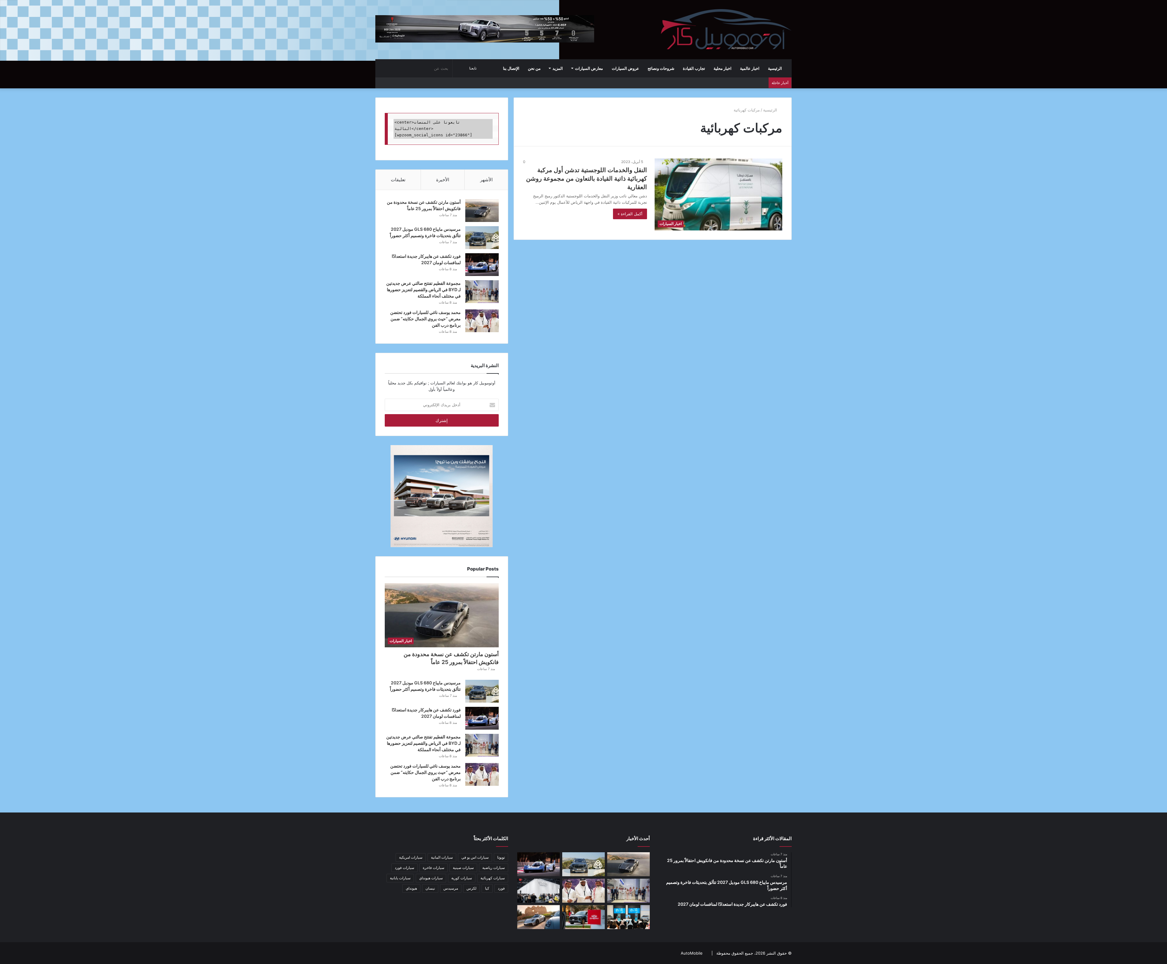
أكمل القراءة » (630, 213)
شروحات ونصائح (661, 68)
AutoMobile (692, 953)
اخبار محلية (723, 68)
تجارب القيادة (694, 68)
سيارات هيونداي (431, 878)
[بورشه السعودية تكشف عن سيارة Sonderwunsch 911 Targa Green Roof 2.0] (538, 917)
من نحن (534, 68)
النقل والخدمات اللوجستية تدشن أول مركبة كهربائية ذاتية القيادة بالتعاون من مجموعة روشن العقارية (586, 178)
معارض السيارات (589, 68)
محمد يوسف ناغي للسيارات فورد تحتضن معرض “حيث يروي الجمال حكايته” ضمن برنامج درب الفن (425, 319)
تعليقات (398, 179)
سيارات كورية (461, 878)
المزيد (558, 68)
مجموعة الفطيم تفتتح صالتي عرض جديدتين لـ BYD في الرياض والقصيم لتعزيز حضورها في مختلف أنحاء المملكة (423, 289)
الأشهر (486, 179)
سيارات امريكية (410, 857)
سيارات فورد (404, 867)
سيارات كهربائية (492, 878)
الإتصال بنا (511, 68)
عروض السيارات (625, 68)
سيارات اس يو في (475, 857)
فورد (501, 888)
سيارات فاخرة (433, 867)
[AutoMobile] (725, 29)
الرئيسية (775, 68)
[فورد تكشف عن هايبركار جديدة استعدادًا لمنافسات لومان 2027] (482, 264)
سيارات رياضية (493, 867)
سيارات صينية (463, 867)
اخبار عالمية (749, 68)
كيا (487, 888)
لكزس (471, 888)
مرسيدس (450, 888)
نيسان (430, 888)
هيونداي (411, 888)
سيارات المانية (442, 857)
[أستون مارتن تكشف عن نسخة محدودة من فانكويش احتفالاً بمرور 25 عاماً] (482, 210)
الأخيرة (442, 179)
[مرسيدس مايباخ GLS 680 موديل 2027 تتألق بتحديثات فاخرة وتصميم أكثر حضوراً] (482, 237)
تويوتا (501, 857)
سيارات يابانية (400, 878)
